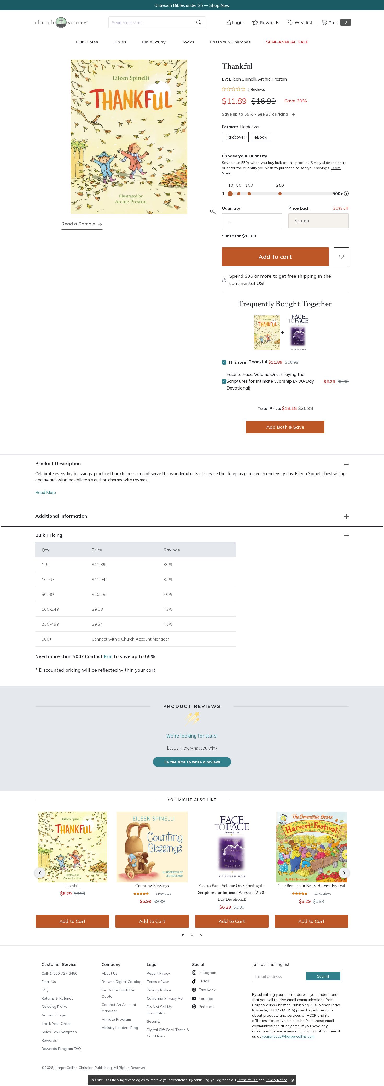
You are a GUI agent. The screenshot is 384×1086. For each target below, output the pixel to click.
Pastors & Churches (230, 41)
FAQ (45, 990)
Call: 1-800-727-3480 (59, 973)
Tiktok (204, 981)
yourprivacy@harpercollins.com (288, 1036)
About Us (110, 973)
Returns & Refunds (57, 998)
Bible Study (154, 41)
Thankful (73, 886)
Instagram (207, 972)
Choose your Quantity (244, 155)
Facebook (207, 989)
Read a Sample (78, 224)
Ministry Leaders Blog (120, 1027)
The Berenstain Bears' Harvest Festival (311, 886)
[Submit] (198, 22)
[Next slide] (344, 873)
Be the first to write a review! (192, 761)
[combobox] (157, 22)
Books (188, 41)
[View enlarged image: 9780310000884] (129, 137)
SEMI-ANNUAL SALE (287, 41)
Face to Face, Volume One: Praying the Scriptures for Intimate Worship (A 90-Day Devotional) (270, 381)
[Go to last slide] (40, 873)
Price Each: (299, 208)
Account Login (54, 1015)
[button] (341, 256)
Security (153, 1021)
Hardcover (235, 137)
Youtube (206, 998)
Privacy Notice (159, 990)
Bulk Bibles (87, 41)
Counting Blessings (152, 886)
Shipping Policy (54, 1006)
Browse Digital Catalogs (122, 981)
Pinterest (206, 1006)
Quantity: (231, 208)
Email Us (49, 981)
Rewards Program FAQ (61, 1048)
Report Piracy (158, 973)
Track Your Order (56, 1023)
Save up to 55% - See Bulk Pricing (255, 114)
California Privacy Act (165, 998)
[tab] (183, 935)
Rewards (49, 1040)
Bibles (120, 41)
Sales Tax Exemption (59, 1032)
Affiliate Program (116, 1019)
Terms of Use (158, 981)
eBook (260, 137)
